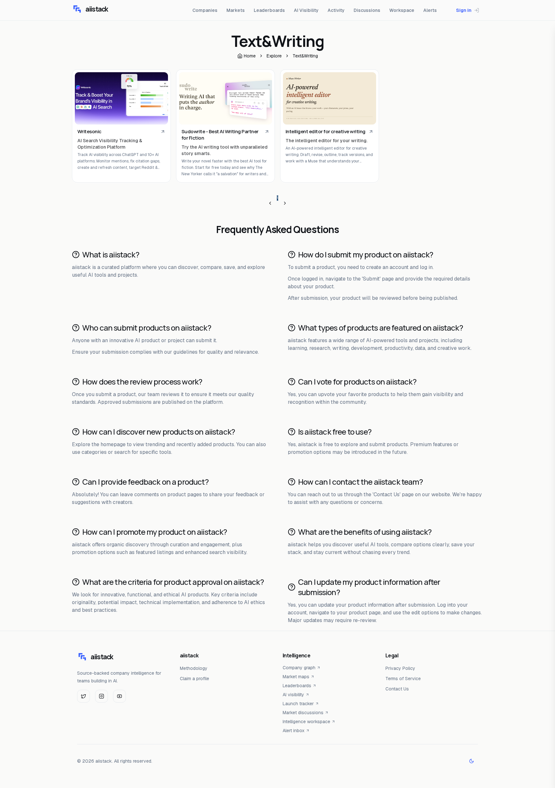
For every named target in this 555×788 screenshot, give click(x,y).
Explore (274, 56)
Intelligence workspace (306, 721)
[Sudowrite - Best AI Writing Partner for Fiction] (225, 98)
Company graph (299, 668)
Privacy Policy (400, 668)
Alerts (430, 10)
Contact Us (397, 689)
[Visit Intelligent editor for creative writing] (371, 131)
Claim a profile (194, 678)
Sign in (463, 10)
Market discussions (303, 712)
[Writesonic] (121, 98)
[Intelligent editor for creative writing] (329, 98)
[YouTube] (119, 696)
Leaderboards (269, 10)
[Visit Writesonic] (162, 131)
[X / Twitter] (83, 696)
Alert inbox (293, 730)
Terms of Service (403, 678)
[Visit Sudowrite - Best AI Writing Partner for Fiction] (266, 131)
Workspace (401, 10)
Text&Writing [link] (305, 56)
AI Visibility (306, 10)
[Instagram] (101, 696)
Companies (204, 10)
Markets (235, 10)
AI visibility (293, 694)
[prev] (270, 203)
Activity (336, 10)
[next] (284, 203)
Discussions (367, 10)
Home (250, 56)
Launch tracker (298, 703)
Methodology (193, 668)
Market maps (296, 677)
